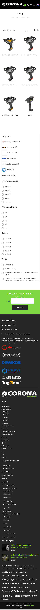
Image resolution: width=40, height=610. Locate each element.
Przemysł (5, 417)
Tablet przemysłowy (20, 583)
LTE (24, 568)
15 (11, 30)
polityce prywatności (30, 605)
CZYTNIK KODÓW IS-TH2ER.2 (10, 55)
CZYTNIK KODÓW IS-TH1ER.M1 (30, 55)
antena (10, 565)
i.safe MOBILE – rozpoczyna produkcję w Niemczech (21, 546)
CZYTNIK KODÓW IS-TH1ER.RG (10, 85)
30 (14, 30)
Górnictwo (5, 420)
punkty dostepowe (31, 568)
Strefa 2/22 (6, 414)
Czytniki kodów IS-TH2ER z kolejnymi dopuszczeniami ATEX (24, 556)
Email (8, 301)
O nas (3, 451)
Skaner (7, 572)
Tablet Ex (6, 583)
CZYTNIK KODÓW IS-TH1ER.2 (10, 115)
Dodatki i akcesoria (8, 426)
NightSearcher (7, 449)
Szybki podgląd (13, 42)
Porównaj (17, 42)
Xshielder (6, 446)
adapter (5, 565)
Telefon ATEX (9, 591)
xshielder (6, 599)
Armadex (6, 437)
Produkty (22, 17)
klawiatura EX (14, 568)
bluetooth (19, 565)
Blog (3, 454)
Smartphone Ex (8, 575)
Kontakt (4, 457)
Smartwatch (16, 580)
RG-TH (30, 115)
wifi (3, 599)
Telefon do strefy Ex (27, 591)
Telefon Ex (7, 595)
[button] (15, 47)
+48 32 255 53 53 (10, 325)
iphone (27, 565)
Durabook (6, 440)
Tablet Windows (25, 587)
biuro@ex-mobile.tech (11, 329)
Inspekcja (5, 423)
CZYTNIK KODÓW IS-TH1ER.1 (30, 85)
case (23, 565)
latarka (20, 568)
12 (8, 30)
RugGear (5, 429)
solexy (23, 580)
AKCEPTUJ (20, 607)
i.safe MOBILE (7, 409)
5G (2, 565)
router (3, 572)
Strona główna (14, 17)
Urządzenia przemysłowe (10, 431)
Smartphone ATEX (19, 572)
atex (14, 565)
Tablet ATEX (31, 579)
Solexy (5, 443)
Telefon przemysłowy (25, 595)
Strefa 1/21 (6, 411)
